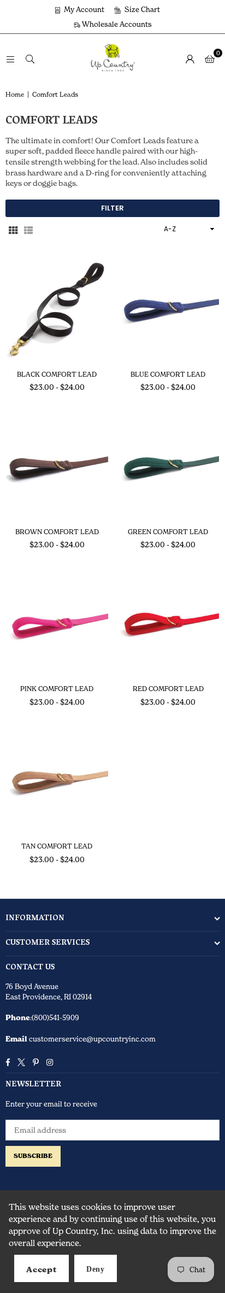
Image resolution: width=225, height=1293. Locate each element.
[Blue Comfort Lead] (168, 309)
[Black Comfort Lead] (57, 309)
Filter (112, 208)
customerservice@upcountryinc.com (91, 1038)
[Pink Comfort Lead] (57, 624)
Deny (95, 1269)
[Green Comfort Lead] (168, 467)
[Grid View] (13, 229)
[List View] (28, 229)
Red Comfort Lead (168, 688)
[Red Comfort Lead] (168, 624)
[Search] (30, 58)
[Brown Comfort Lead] (57, 467)
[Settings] (190, 58)
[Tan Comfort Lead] (57, 781)
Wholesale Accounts (116, 24)
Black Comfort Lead (57, 374)
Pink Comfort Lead (56, 688)
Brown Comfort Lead (57, 532)
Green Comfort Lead (168, 532)
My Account (83, 9)
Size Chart (141, 9)
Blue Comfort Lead (168, 374)
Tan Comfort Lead (56, 846)
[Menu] (10, 58)
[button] (210, 58)
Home (14, 94)
